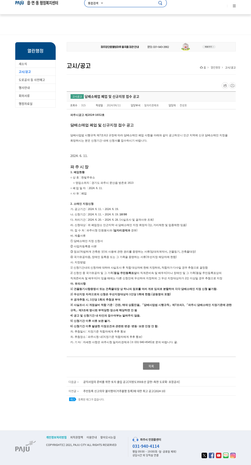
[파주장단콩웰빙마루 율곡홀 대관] (151, 46)
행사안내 (24, 87)
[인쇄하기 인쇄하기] (232, 85)
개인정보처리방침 (56, 437)
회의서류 (24, 95)
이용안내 (92, 437)
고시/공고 (25, 71)
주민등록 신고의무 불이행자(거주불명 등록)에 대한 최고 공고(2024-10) (124, 391)
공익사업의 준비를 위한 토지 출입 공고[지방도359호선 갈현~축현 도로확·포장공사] (131, 382)
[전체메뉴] (234, 6)
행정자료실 (26, 103)
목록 (151, 366)
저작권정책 (76, 437)
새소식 (23, 63)
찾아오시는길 (108, 437)
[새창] (204, 455)
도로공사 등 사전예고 (32, 79)
